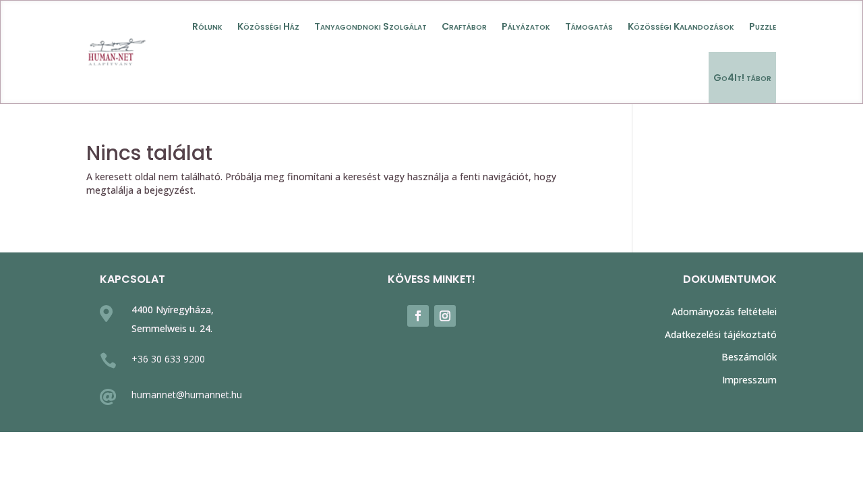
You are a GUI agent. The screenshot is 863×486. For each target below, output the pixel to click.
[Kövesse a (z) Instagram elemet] (445, 316)
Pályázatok (526, 26)
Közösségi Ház (268, 26)
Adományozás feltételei (724, 311)
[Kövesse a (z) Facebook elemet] (418, 316)
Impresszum (749, 379)
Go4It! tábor (742, 77)
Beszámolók (749, 356)
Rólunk (207, 26)
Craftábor (464, 26)
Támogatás (589, 26)
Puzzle (762, 26)
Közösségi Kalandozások (681, 26)
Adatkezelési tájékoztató (721, 334)
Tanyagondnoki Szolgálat (370, 26)
